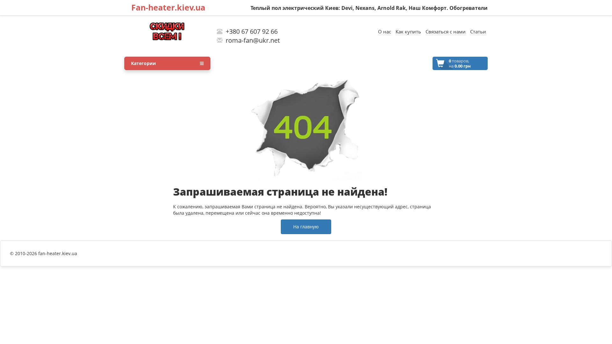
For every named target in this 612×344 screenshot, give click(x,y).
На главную (306, 227)
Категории (143, 63)
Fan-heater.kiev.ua (168, 7)
